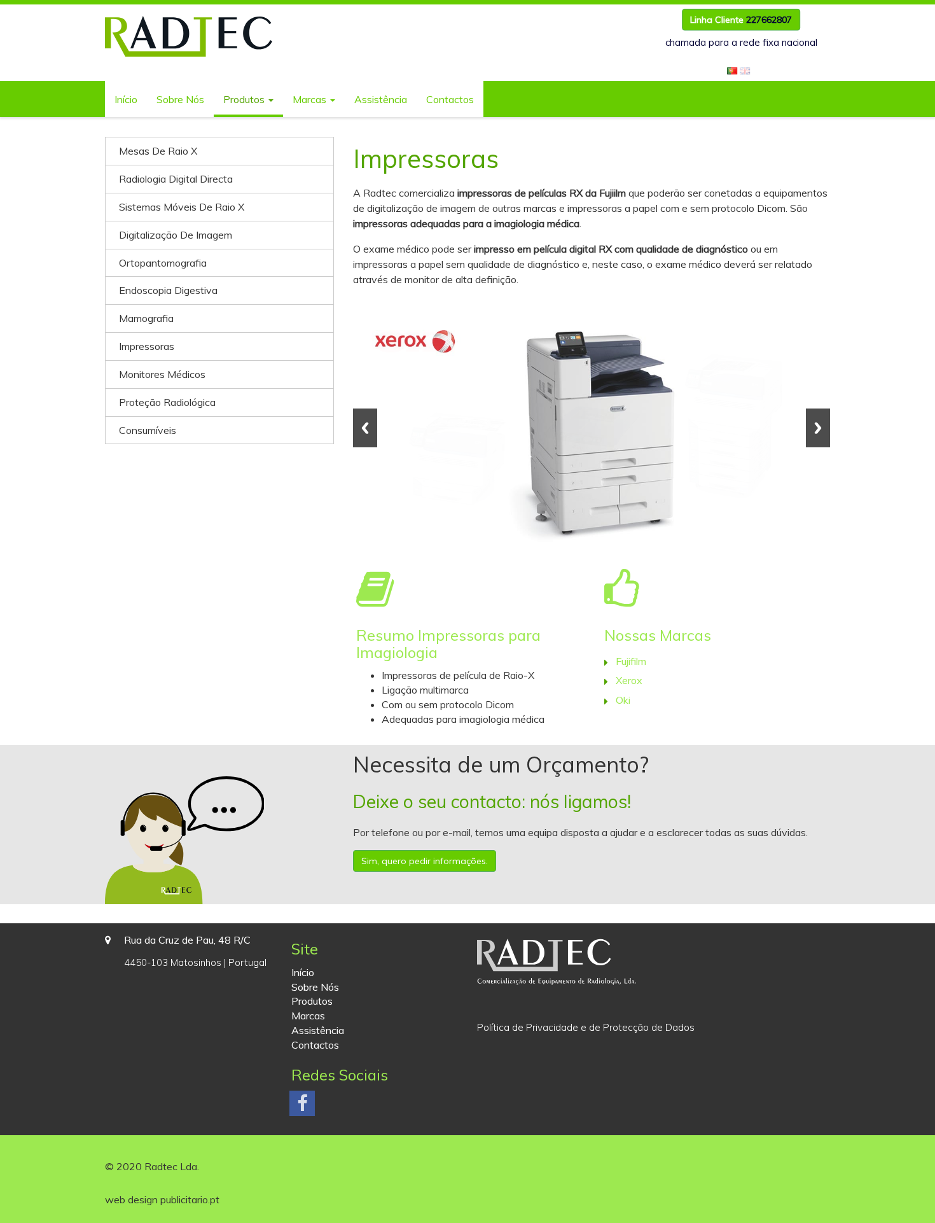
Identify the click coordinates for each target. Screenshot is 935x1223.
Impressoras (146, 346)
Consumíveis (147, 430)
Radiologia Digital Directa (176, 178)
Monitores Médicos (162, 374)
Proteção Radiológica (167, 402)
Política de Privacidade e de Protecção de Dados (586, 1027)
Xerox (629, 680)
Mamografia (146, 318)
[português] (732, 69)
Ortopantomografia (163, 262)
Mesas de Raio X (158, 150)
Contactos (450, 99)
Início (125, 99)
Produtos (245, 99)
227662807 (769, 19)
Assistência (380, 99)
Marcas (311, 99)
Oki (623, 700)
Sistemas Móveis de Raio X (181, 206)
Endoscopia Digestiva (168, 290)
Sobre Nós (180, 99)
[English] (745, 69)
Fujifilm (631, 661)
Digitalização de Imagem (175, 234)
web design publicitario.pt (162, 1199)
